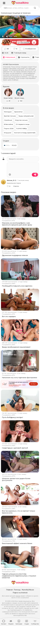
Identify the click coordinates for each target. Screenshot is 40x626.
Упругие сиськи (21, 120)
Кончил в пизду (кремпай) (24, 133)
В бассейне (8, 124)
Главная (9, 590)
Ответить (16, 186)
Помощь (17, 590)
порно (18, 596)
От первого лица (22, 124)
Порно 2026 (8, 128)
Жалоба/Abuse (28, 590)
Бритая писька (10, 116)
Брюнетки (18, 112)
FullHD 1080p (21, 128)
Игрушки (7, 133)
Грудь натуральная (26, 116)
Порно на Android (20, 593)
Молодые (8, 112)
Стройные (8, 120)
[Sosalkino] (20, 3)
